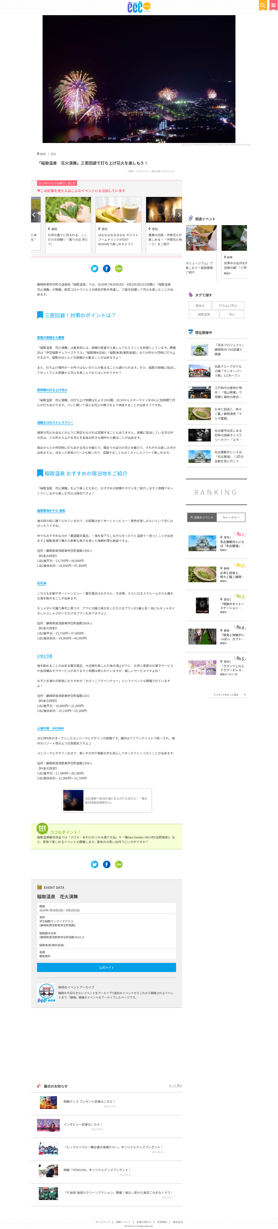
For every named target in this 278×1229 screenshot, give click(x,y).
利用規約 (162, 1222)
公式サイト (106, 967)
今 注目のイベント (202, 517)
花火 (232, 314)
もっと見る (175, 1085)
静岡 (43, 153)
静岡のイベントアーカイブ (76, 987)
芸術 (53, 153)
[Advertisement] (106, 1045)
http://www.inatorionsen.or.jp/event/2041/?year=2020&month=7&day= (216, 144)
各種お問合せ (144, 1222)
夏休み (200, 305)
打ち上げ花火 (228, 305)
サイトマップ (102, 1222)
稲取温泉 (204, 314)
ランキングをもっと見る (226, 694)
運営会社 (178, 1222)
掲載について (123, 1222)
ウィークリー (230, 517)
